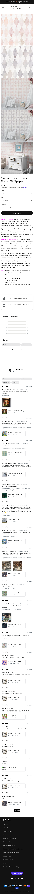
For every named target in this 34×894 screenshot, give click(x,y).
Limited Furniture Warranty (11, 852)
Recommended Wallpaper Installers (13, 849)
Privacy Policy (7, 856)
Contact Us (6, 827)
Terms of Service (8, 859)
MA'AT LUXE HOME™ (14, 891)
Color (2, 190)
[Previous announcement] (3, 2)
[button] (3, 7)
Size (2, 197)
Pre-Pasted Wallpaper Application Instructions (18, 306)
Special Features (7, 831)
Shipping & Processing (9, 838)
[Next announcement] (31, 2)
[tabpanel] (17, 355)
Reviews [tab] (7, 340)
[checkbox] (15, 382)
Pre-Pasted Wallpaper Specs (18, 298)
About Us (5, 824)
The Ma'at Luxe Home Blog (11, 867)
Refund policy (7, 842)
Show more (17, 810)
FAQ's (4, 835)
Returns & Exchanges (9, 845)
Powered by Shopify (24, 891)
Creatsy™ (6, 863)
